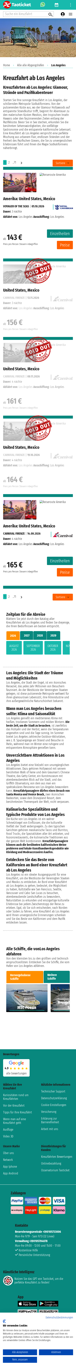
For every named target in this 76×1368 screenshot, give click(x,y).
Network (8, 1160)
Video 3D (8, 1136)
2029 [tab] (53, 635)
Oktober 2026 (53, 647)
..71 (14, 162)
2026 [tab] (13, 635)
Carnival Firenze (14, 533)
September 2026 (33, 647)
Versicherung (48, 1112)
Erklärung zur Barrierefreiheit (50, 1120)
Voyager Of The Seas (16, 206)
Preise (65, 245)
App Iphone (10, 1166)
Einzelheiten (60, 233)
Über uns (8, 1153)
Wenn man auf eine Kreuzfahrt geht (14, 1121)
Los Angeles (26, 217)
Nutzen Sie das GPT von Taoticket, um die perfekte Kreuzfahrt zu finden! (38, 1280)
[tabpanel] (38, 648)
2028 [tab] (40, 635)
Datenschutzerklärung (54, 1098)
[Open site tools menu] (70, 5)
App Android (10, 1173)
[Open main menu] (70, 14)
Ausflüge (8, 1129)
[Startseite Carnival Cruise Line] (63, 533)
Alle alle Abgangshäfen (30, 65)
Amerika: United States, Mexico (29, 198)
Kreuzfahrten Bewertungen (56, 1157)
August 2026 (14, 647)
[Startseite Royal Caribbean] (64, 206)
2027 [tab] (26, 635)
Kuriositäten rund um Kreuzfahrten (15, 1097)
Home (6, 65)
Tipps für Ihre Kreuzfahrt (17, 1112)
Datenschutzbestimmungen (59, 1317)
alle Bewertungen (16, 1073)
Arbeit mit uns (49, 1129)
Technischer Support (53, 1091)
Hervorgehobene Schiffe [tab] (20, 977)
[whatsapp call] (42, 5)
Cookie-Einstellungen (53, 1105)
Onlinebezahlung (51, 1163)
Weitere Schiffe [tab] (52, 976)
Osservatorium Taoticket (55, 1170)
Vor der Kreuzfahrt (14, 1105)
